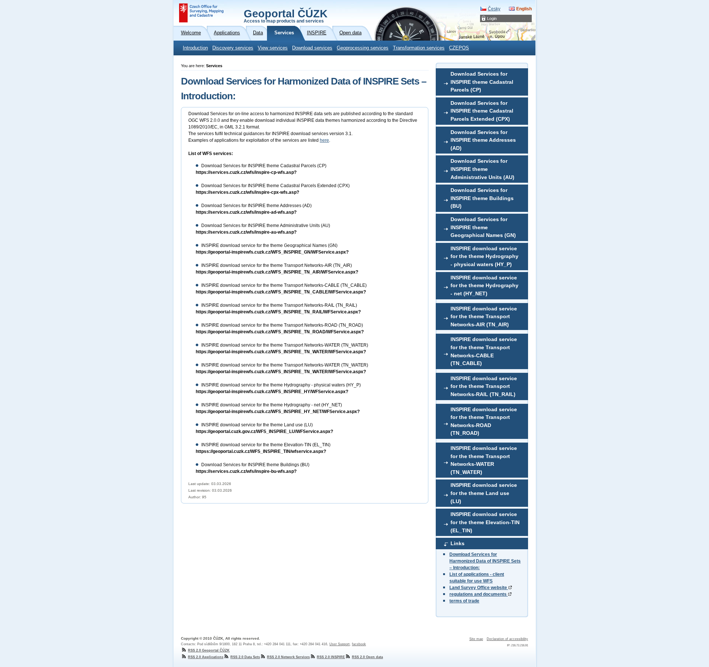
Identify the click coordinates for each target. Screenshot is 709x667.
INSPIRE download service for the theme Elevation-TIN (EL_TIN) (485, 522)
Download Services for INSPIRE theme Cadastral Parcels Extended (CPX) (482, 111)
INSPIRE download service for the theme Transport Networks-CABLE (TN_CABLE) (484, 351)
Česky (494, 8)
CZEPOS (459, 48)
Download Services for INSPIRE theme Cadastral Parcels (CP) (482, 82)
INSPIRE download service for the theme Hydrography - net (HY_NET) (484, 285)
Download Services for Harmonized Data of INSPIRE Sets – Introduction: (485, 561)
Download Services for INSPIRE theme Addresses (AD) (483, 140)
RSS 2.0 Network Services (288, 657)
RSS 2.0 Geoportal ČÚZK (209, 650)
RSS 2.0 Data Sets (245, 657)
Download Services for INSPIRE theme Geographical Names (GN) (483, 227)
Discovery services (232, 48)
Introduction (195, 48)
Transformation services (419, 48)
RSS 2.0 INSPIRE (331, 657)
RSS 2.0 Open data (367, 657)
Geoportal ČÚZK (286, 15)
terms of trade (464, 601)
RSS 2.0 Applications (205, 657)
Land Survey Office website (478, 587)
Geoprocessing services (362, 48)
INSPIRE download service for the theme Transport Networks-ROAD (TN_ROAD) (484, 421)
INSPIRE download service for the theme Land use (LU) (484, 493)
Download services (312, 48)
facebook (359, 644)
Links (458, 543)
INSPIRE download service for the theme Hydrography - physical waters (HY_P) (484, 256)
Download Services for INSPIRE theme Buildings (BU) (482, 198)
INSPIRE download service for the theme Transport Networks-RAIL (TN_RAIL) (484, 386)
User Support (339, 644)
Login (492, 18)
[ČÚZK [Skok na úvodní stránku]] (201, 13)
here (324, 140)
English (524, 8)
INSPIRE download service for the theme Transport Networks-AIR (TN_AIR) (484, 316)
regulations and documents (478, 594)
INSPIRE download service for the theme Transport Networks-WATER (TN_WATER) (484, 460)
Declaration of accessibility (507, 639)
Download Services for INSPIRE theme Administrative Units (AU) (482, 169)
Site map (476, 639)
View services (273, 48)
